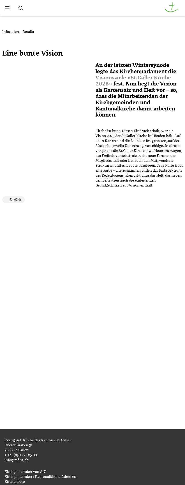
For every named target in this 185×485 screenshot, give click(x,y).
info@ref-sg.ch (17, 460)
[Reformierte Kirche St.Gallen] (171, 11)
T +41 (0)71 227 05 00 (21, 455)
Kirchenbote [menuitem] (15, 481)
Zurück (15, 200)
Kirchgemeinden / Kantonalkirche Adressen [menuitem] (40, 476)
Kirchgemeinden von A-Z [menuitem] (25, 471)
